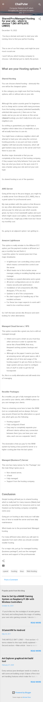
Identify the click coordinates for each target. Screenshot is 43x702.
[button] (39, 19)
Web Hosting (32, 571)
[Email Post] (3, 566)
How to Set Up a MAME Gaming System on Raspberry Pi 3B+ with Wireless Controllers (18, 599)
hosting (14, 571)
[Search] (39, 5)
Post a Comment (11, 580)
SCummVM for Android (13, 630)
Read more (36, 623)
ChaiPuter (21, 4)
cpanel (5, 571)
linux (22, 571)
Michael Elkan (27, 697)
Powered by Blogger (23, 692)
